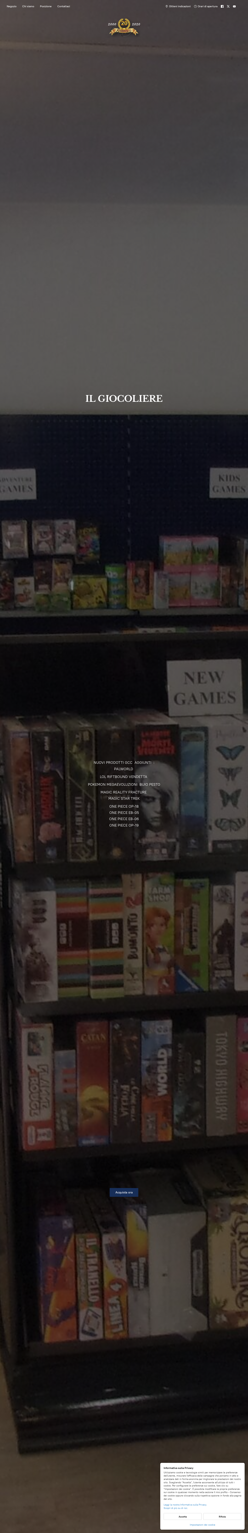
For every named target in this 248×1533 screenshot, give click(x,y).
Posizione (46, 6)
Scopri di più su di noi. (176, 1508)
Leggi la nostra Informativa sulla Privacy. (185, 1504)
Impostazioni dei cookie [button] (202, 1524)
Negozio (12, 6)
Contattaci (63, 6)
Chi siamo (28, 6)
